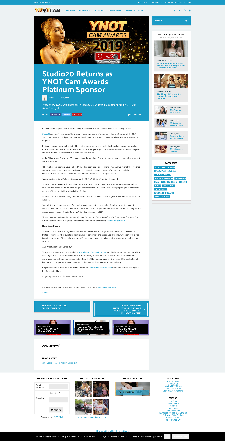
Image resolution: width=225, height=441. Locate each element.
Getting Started (163, 174)
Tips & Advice (161, 189)
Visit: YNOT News (173, 386)
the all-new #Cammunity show (92, 252)
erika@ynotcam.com (107, 287)
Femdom (173, 406)
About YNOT (142, 2)
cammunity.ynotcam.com (101, 267)
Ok (167, 437)
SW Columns (168, 185)
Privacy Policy (180, 437)
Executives (160, 171)
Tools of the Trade (164, 193)
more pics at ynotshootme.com (92, 417)
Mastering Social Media (166, 182)
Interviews (180, 178)
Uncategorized (162, 196)
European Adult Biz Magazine (173, 413)
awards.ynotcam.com (115, 220)
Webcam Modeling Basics (173, 2)
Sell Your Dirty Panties (173, 415)
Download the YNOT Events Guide (112, 431)
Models (182, 182)
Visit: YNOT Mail (173, 388)
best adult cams (173, 410)
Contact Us (155, 2)
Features (45, 292)
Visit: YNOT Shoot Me (173, 391)
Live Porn (173, 401)
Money (158, 185)
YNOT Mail (58, 417)
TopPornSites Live (173, 420)
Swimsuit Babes (173, 417)
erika (53, 98)
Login (189, 2)
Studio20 (46, 134)
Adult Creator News (165, 167)
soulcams (173, 408)
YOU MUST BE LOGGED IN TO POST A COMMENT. (59, 363)
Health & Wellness (164, 178)
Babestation (173, 403)
